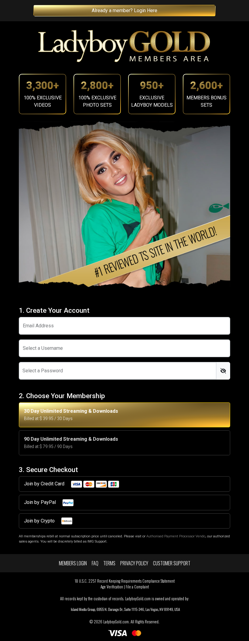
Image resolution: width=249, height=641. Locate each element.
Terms (109, 563)
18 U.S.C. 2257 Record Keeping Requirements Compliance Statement (125, 581)
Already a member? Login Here (124, 10)
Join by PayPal (40, 502)
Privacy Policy (134, 563)
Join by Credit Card (45, 484)
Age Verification (112, 587)
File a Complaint (137, 587)
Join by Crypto (40, 521)
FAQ (95, 563)
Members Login (73, 563)
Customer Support (171, 563)
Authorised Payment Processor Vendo (175, 536)
